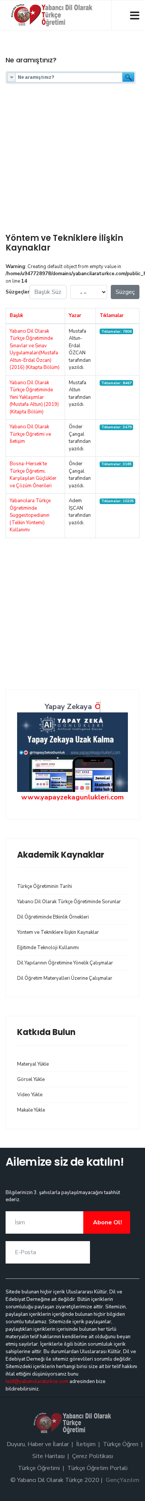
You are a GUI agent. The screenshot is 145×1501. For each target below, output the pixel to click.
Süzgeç (125, 292)
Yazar (75, 315)
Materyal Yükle (33, 1064)
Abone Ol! (106, 1222)
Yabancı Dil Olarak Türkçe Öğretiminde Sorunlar (69, 901)
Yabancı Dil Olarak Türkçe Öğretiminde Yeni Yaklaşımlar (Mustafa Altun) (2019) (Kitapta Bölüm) (34, 397)
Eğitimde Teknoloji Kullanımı (48, 947)
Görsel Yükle (31, 1079)
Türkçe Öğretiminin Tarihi (44, 886)
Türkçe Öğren (120, 1444)
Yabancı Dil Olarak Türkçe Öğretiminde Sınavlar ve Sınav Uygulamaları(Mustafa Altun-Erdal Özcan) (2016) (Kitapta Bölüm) (34, 349)
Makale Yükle (31, 1110)
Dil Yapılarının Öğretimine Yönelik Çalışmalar (65, 963)
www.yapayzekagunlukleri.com (72, 797)
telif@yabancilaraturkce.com (37, 1381)
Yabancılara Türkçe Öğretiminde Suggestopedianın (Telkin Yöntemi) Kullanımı (30, 515)
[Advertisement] (72, 160)
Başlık (16, 315)
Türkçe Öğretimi (39, 1468)
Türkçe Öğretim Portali (97, 1468)
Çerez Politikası (92, 1456)
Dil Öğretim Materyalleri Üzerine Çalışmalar (64, 978)
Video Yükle (29, 1094)
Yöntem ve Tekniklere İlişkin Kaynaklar (58, 932)
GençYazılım (122, 1480)
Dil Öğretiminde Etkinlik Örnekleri (53, 917)
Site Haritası (48, 1456)
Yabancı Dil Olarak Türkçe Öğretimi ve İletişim (30, 434)
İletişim (86, 1444)
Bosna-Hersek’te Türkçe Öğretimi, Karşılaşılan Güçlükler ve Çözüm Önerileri (33, 474)
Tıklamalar (111, 315)
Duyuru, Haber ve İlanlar (38, 1444)
